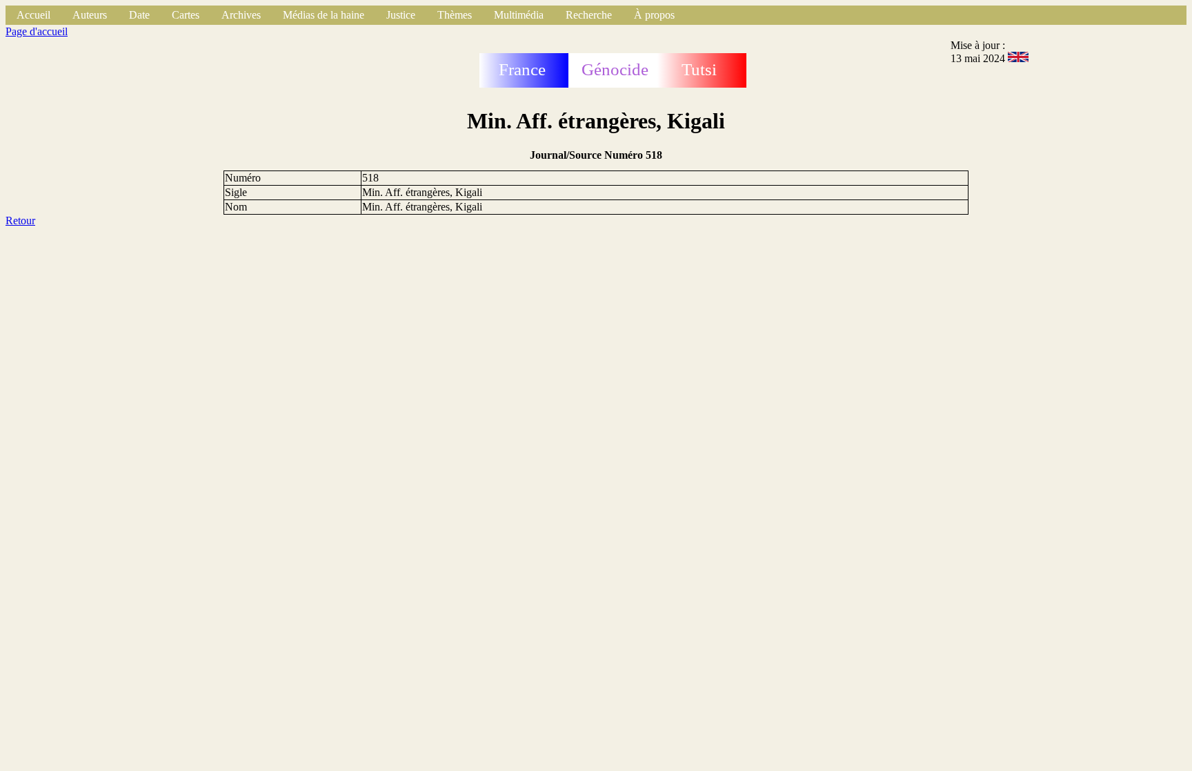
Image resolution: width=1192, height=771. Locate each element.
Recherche (589, 15)
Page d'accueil (37, 31)
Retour (20, 220)
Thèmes (454, 15)
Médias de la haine (323, 15)
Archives (241, 15)
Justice (400, 15)
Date (139, 15)
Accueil (33, 15)
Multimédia (519, 15)
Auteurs (89, 15)
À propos (654, 15)
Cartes (185, 15)
